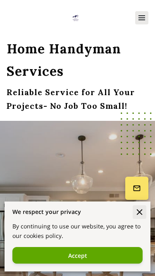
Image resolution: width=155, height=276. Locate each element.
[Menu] (141, 17)
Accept (77, 255)
